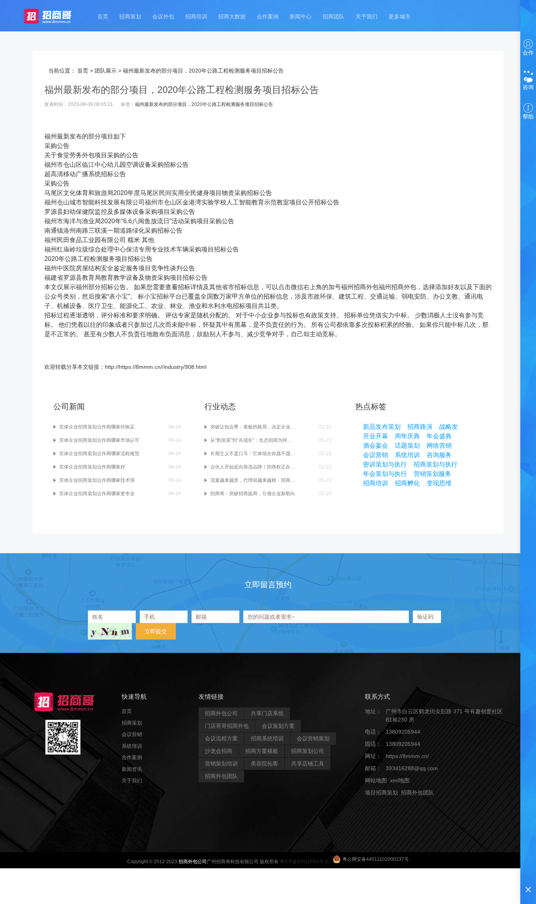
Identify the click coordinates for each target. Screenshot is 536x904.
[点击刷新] (110, 631)
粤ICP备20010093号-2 (304, 861)
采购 (50, 145)
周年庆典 (407, 436)
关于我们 (366, 16)
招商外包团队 (221, 776)
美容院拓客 (264, 763)
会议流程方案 (221, 738)
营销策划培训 (221, 763)
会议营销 (375, 455)
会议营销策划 (313, 738)
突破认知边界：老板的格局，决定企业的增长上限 (252, 427)
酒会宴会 (375, 445)
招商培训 (196, 16)
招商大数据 (232, 16)
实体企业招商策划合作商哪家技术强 (97, 480)
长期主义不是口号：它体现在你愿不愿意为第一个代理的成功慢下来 (252, 453)
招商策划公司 (307, 751)
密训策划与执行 (385, 464)
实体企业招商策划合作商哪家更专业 (97, 493)
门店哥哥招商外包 (227, 726)
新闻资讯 (132, 769)
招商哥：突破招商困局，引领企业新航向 (252, 493)
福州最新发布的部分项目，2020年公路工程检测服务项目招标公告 (204, 104)
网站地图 (376, 780)
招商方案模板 (261, 751)
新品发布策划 (382, 426)
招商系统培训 (267, 738)
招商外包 (403, 805)
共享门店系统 (267, 713)
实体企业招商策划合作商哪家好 (92, 467)
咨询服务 (439, 455)
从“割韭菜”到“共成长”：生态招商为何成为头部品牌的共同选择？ (252, 440)
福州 (50, 136)
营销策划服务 (432, 473)
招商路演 (419, 426)
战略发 (448, 426)
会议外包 (163, 16)
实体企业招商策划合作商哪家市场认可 (99, 440)
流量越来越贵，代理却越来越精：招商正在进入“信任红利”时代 (252, 480)
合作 (528, 52)
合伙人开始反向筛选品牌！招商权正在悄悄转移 (252, 467)
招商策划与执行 (436, 464)
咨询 (528, 87)
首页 (102, 16)
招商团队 (334, 16)
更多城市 (399, 16)
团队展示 (106, 70)
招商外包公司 (221, 713)
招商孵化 (407, 483)
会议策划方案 (278, 726)
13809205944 (403, 732)
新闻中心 (301, 16)
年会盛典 (439, 436)
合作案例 (268, 16)
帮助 (528, 116)
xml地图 (400, 780)
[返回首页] (55, 16)
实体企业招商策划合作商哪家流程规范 (99, 453)
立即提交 (156, 631)
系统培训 (407, 455)
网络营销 (439, 445)
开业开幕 (375, 436)
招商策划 (130, 16)
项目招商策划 (381, 792)
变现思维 (439, 483)
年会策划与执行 (385, 473)
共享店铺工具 (307, 763)
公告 (63, 145)
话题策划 (407, 445)
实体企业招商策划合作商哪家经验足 (97, 427)
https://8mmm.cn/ (407, 756)
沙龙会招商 (218, 751)
